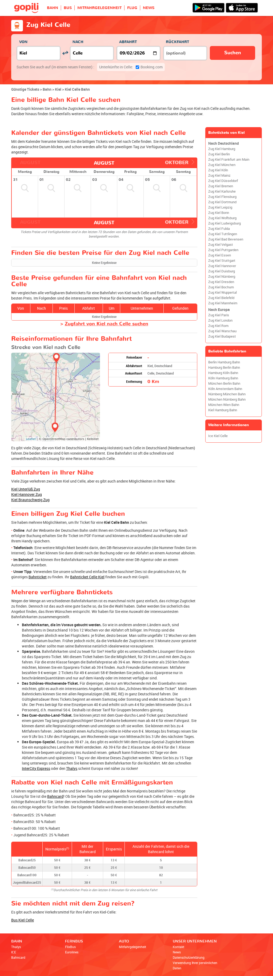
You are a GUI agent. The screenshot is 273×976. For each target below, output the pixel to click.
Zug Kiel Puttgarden (223, 250)
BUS (68, 7)
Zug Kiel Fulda (219, 228)
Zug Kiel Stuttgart (221, 260)
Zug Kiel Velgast (220, 244)
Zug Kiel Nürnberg (221, 276)
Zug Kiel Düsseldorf (223, 180)
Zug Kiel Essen (219, 255)
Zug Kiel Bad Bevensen (225, 239)
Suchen (232, 52)
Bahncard (55, 796)
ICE (13, 952)
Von (23, 41)
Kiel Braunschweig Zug (30, 499)
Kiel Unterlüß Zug (25, 489)
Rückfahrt (177, 41)
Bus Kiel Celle (22, 920)
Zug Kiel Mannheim (222, 303)
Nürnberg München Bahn (227, 394)
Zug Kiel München (221, 165)
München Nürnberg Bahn (227, 399)
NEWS (148, 7)
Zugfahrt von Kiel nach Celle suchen (106, 324)
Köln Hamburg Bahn (223, 378)
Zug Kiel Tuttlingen (222, 234)
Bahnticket (38, 576)
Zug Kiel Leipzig (220, 207)
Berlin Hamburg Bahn (224, 362)
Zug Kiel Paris (218, 315)
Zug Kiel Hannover (222, 266)
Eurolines (71, 952)
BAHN (52, 7)
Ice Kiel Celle (218, 436)
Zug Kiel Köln (218, 170)
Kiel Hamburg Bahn (222, 410)
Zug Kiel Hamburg (221, 149)
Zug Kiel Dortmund (222, 202)
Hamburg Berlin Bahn (224, 367)
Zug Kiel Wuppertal (222, 292)
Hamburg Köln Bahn (223, 373)
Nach (78, 41)
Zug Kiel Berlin (219, 154)
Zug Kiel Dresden (221, 282)
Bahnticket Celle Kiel (87, 576)
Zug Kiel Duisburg (221, 271)
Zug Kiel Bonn (218, 212)
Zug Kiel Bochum (221, 287)
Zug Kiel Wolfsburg (222, 218)
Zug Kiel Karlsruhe (222, 191)
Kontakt (178, 947)
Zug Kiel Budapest (222, 336)
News (177, 952)
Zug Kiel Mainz (219, 175)
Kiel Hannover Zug (26, 494)
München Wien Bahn (223, 404)
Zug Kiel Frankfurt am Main (228, 159)
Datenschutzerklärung (188, 957)
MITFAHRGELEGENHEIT (99, 7)
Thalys (71, 768)
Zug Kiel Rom (218, 325)
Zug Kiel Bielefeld (221, 298)
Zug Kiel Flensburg (222, 196)
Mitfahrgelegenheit (132, 947)
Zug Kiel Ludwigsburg (224, 223)
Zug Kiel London (220, 320)
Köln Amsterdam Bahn (225, 389)
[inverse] (65, 53)
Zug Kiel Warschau (222, 331)
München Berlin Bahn (224, 383)
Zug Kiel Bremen (220, 186)
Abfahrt (128, 41)
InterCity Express (36, 768)
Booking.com (131, 66)
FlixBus (70, 947)
